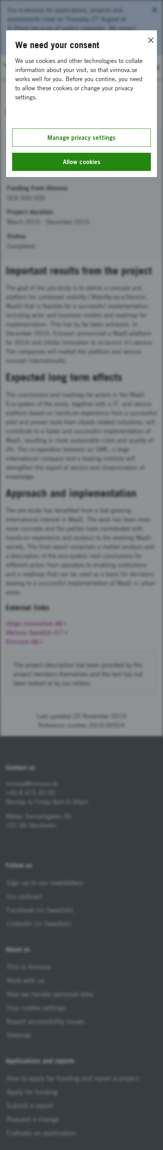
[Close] (151, 40)
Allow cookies (81, 162)
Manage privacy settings (81, 137)
